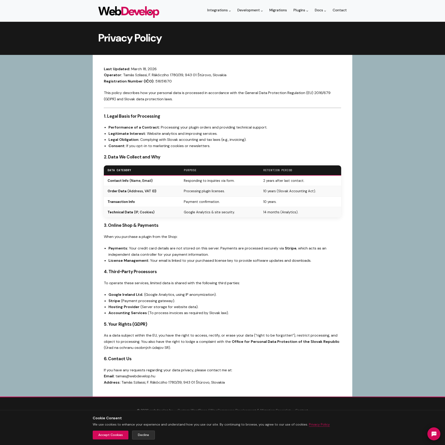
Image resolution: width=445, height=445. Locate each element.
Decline (143, 435)
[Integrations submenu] (230, 11)
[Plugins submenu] (307, 11)
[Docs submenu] (325, 11)
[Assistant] (433, 433)
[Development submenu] (262, 11)
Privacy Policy (319, 424)
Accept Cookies (110, 435)
